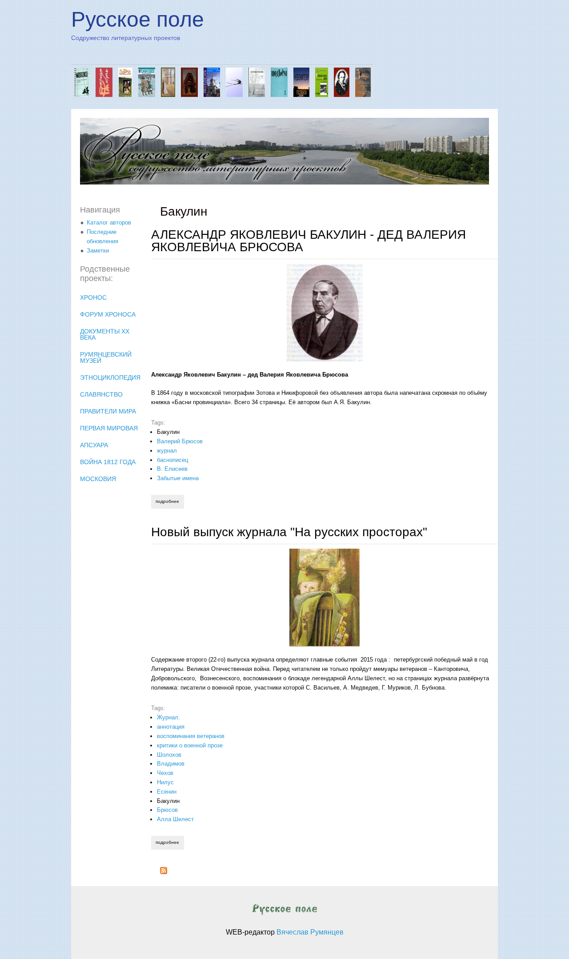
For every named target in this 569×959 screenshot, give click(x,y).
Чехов (165, 773)
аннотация (170, 726)
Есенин (166, 791)
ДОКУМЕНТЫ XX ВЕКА (104, 334)
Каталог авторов (109, 222)
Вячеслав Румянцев (310, 932)
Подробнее (170, 501)
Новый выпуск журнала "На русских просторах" (289, 532)
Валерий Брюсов (180, 441)
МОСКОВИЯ (98, 478)
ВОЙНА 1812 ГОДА (108, 461)
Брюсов (167, 810)
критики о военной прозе (190, 745)
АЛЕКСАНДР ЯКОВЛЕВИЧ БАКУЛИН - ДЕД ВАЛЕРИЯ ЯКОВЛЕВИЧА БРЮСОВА (308, 241)
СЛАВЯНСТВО (101, 394)
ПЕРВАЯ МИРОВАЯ (109, 428)
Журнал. (168, 717)
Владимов (170, 763)
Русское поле (137, 19)
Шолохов (169, 754)
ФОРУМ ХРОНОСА (108, 314)
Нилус (165, 782)
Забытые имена (178, 478)
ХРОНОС (93, 297)
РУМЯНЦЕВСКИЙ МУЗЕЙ (106, 357)
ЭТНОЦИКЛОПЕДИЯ (110, 377)
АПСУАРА (94, 445)
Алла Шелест (175, 819)
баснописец (172, 460)
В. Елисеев (172, 468)
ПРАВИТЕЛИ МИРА (108, 411)
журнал (167, 450)
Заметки (98, 250)
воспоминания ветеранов (190, 736)
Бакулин (168, 432)
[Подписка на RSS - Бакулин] (163, 872)
